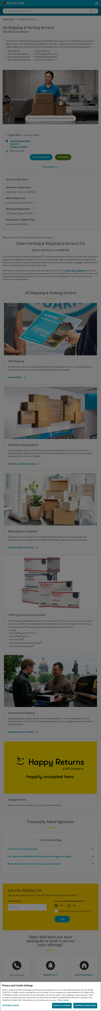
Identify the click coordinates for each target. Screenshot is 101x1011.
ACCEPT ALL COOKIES (62, 1005)
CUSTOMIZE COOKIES (10, 1005)
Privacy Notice (63, 1000)
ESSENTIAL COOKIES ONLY (85, 1005)
